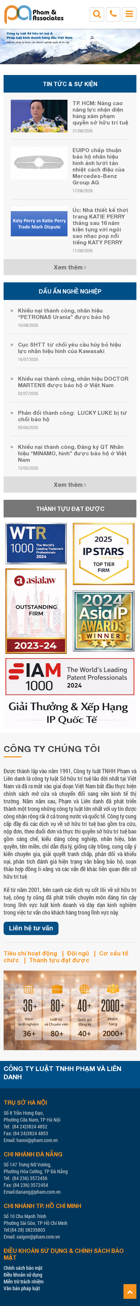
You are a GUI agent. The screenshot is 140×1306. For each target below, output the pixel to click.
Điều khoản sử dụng (23, 1274)
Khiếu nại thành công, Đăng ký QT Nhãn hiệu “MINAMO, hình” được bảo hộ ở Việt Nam (72, 453)
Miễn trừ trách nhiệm (23, 1281)
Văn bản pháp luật (22, 1288)
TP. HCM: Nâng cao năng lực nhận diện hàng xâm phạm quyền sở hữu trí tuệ (100, 113)
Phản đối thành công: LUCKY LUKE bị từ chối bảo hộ (72, 415)
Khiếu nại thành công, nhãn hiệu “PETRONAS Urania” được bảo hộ (64, 313)
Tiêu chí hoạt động (30, 953)
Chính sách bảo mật (23, 1267)
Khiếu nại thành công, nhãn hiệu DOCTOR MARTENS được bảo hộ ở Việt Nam (73, 381)
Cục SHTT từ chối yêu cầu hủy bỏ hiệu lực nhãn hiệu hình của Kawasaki (69, 347)
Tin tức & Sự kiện (70, 83)
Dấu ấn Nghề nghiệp (70, 291)
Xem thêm (69, 267)
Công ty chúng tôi (52, 748)
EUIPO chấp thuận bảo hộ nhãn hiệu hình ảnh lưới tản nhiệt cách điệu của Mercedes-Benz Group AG (99, 166)
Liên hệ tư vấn (31, 928)
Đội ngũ (78, 953)
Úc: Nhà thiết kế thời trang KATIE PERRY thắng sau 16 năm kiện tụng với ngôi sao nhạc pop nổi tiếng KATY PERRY (100, 226)
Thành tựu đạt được (70, 508)
